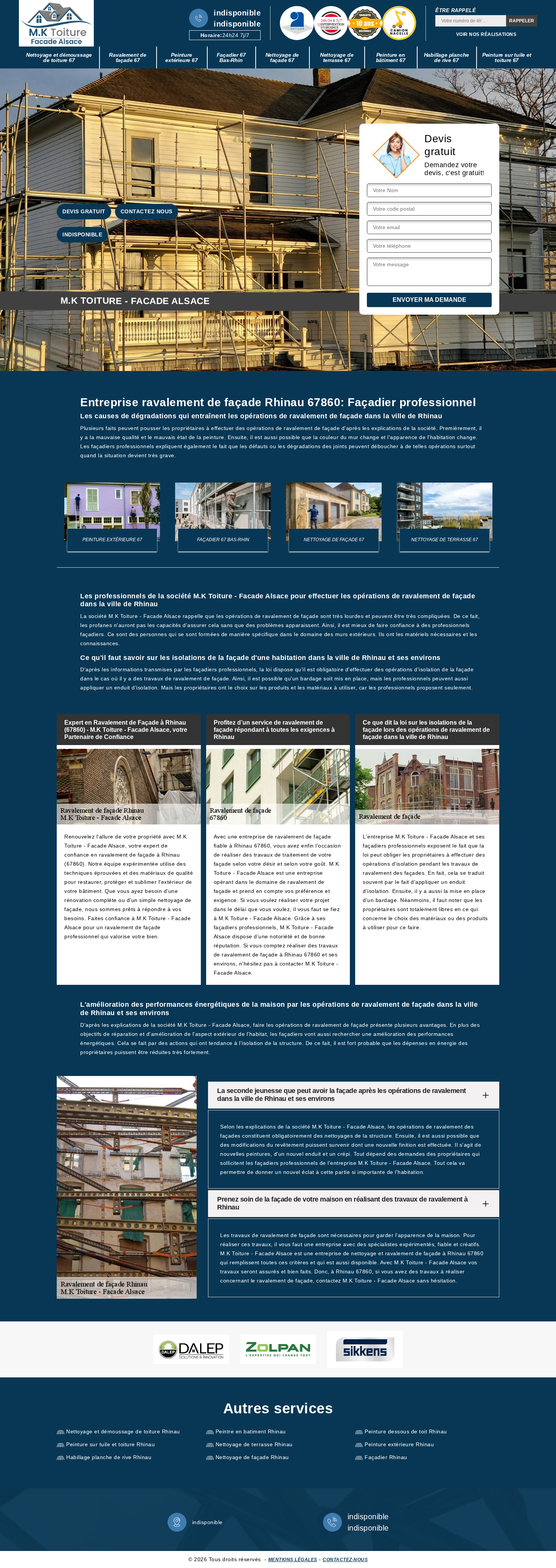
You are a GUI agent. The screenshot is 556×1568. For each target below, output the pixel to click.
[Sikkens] (365, 1349)
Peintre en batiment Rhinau (251, 1431)
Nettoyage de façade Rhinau (252, 1457)
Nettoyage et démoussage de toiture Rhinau (123, 1431)
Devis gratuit (84, 211)
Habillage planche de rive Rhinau (108, 1457)
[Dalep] (191, 1350)
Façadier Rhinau (386, 1457)
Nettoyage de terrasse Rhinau (254, 1444)
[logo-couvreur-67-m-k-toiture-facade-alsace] (56, 23)
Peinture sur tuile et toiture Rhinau (110, 1444)
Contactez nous (146, 211)
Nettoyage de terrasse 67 (337, 57)
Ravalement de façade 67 (127, 57)
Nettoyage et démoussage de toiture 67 (59, 57)
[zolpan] (278, 1350)
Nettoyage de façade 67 (282, 57)
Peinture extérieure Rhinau (399, 1444)
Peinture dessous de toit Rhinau (406, 1431)
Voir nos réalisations (486, 34)
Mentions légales (292, 1559)
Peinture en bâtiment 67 (390, 57)
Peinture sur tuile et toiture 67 (506, 57)
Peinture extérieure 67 (181, 57)
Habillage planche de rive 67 (446, 57)
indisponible (237, 13)
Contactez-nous (345, 1559)
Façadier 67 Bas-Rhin (231, 57)
